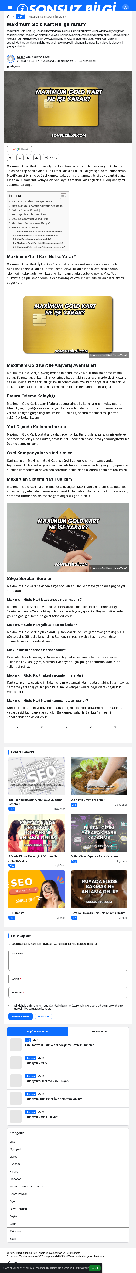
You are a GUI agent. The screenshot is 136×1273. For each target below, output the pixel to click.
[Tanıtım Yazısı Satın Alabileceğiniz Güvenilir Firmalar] (68, 1045)
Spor (13, 1223)
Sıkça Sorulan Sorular (24, 227)
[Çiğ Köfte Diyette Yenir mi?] (99, 784)
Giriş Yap (43, 1016)
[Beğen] (10, 157)
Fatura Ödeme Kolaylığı (26, 210)
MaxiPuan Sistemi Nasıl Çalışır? (31, 223)
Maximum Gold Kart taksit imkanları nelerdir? (40, 243)
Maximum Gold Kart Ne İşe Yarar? (32, 201)
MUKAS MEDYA (65, 1256)
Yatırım (14, 1238)
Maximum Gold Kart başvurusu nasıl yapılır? (39, 231)
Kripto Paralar (18, 1193)
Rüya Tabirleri (18, 1208)
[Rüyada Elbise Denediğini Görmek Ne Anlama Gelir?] (36, 841)
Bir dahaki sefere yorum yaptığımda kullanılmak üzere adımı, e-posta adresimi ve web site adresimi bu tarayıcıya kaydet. (68, 1007)
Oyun (13, 1201)
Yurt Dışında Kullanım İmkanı (29, 214)
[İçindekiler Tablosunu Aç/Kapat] (62, 196)
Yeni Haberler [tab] (98, 1031)
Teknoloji (15, 1231)
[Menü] (10, 7)
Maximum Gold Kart (21, 166)
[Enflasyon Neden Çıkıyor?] (68, 1116)
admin (21, 56)
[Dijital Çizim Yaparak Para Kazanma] (99, 841)
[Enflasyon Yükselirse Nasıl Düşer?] (68, 1080)
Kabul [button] (95, 1268)
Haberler (15, 1179)
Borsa (13, 1156)
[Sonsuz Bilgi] (67, 9)
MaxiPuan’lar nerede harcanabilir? (34, 239)
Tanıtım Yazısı (27, 1256)
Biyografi (15, 1149)
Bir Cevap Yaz (21, 936)
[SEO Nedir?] (36, 895)
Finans (14, 1171)
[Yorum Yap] (20, 157)
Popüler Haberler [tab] (37, 1031)
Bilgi (12, 1141)
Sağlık (13, 1216)
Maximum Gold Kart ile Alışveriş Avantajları (38, 206)
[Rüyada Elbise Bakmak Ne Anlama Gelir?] (99, 895)
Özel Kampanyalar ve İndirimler (30, 219)
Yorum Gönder (21, 1016)
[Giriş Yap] (125, 7)
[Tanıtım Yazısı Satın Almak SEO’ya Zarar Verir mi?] (36, 784)
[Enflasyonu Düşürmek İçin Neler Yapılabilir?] (68, 1098)
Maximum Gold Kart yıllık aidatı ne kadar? (38, 235)
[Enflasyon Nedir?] (68, 1063)
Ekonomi (15, 1164)
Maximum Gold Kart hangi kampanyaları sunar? (41, 247)
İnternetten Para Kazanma (26, 1186)
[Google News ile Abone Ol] (19, 149)
